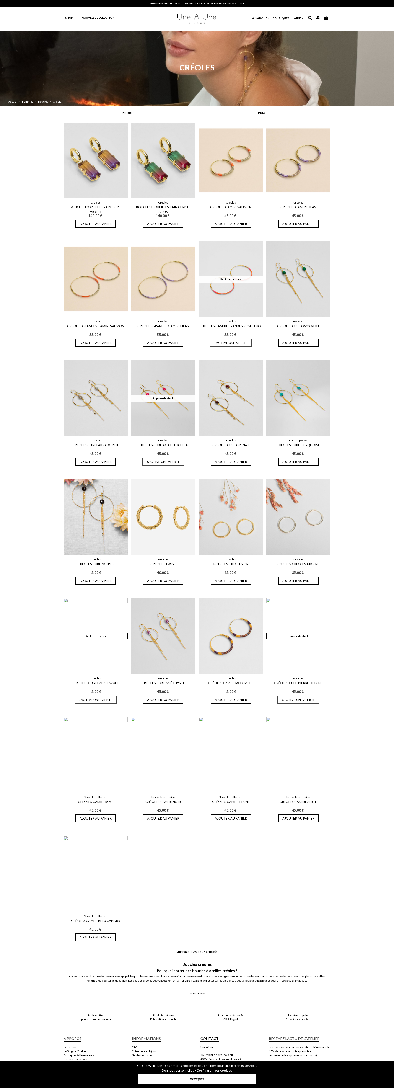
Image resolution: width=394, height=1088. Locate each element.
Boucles (298, 321)
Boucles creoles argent (298, 564)
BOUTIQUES (280, 18)
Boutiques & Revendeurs (79, 1055)
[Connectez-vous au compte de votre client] (318, 18)
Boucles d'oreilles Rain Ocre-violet (96, 209)
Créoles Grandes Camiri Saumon (95, 326)
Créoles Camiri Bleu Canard (95, 921)
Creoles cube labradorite (96, 445)
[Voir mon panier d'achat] (326, 18)
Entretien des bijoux (144, 1051)
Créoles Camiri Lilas (298, 207)
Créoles (96, 202)
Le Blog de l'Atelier (75, 1051)
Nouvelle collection (96, 797)
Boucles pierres (298, 440)
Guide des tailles (142, 1055)
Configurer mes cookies (214, 1070)
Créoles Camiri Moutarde (231, 683)
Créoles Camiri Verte (298, 802)
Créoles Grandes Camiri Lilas (163, 326)
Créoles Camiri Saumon (230, 207)
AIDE (297, 18)
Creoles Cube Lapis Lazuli (95, 683)
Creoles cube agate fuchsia (163, 445)
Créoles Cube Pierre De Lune (298, 683)
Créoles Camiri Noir (163, 802)
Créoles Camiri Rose (96, 802)
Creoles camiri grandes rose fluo (231, 326)
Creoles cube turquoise (298, 445)
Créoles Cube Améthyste (163, 683)
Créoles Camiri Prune (231, 802)
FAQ (134, 1047)
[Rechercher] (310, 18)
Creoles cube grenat (230, 445)
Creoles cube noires (96, 564)
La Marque (70, 1047)
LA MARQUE (259, 18)
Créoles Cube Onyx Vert (298, 326)
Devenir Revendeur (76, 1059)
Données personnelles (178, 1070)
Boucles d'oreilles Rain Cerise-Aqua (163, 209)
